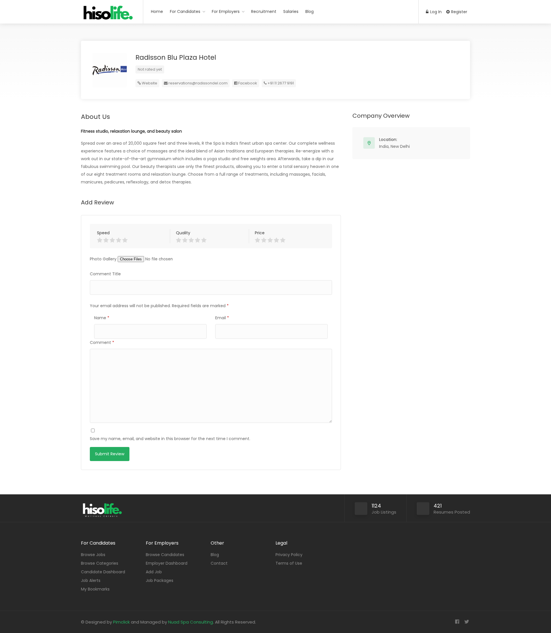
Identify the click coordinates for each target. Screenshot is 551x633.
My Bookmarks (95, 589)
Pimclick (121, 622)
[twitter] (466, 622)
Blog (309, 11)
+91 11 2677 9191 (280, 83)
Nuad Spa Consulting (190, 622)
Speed (103, 233)
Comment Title (105, 274)
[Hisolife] (108, 15)
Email (222, 318)
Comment (102, 342)
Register (458, 12)
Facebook (247, 83)
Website (149, 83)
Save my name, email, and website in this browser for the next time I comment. (170, 439)
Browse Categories (99, 563)
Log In (435, 12)
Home (157, 11)
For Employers (226, 11)
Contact (219, 563)
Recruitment (263, 11)
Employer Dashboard (166, 563)
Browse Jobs (93, 554)
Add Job (154, 572)
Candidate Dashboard (103, 572)
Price (260, 233)
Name (101, 318)
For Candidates (185, 11)
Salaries (290, 11)
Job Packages (159, 580)
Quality (183, 233)
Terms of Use (289, 563)
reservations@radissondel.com (198, 83)
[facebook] (457, 622)
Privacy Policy (289, 554)
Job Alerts (90, 580)
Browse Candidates (165, 554)
